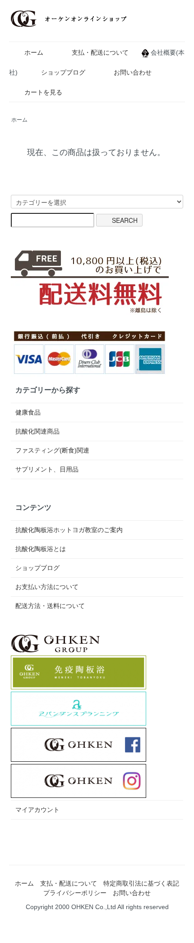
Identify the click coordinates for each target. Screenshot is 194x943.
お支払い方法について (47, 586)
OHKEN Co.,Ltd (93, 906)
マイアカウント (37, 809)
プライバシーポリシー (74, 892)
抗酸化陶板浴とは (40, 548)
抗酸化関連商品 (37, 431)
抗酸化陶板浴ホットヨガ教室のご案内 (69, 529)
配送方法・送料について (50, 605)
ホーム (33, 52)
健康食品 (28, 412)
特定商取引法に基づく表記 (141, 883)
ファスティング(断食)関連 (52, 450)
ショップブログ (63, 72)
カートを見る (43, 92)
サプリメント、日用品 (47, 469)
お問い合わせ (133, 72)
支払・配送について (100, 52)
